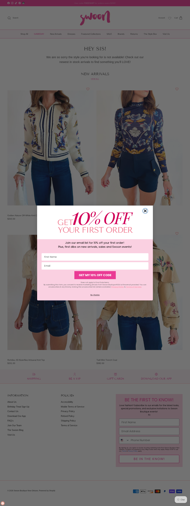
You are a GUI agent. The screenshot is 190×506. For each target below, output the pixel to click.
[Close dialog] (145, 210)
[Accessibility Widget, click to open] (3, 503)
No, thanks (95, 295)
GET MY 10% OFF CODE (95, 275)
